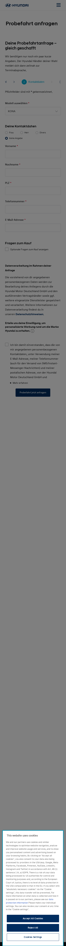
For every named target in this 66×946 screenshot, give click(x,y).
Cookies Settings (33, 937)
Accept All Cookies (33, 918)
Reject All (33, 927)
